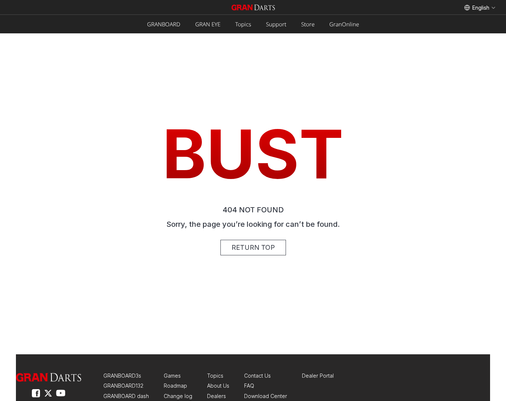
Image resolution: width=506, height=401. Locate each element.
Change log (178, 396)
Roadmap (175, 385)
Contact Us (257, 375)
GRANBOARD (163, 24)
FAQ (249, 385)
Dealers (216, 396)
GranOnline (344, 24)
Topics (243, 24)
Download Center (265, 396)
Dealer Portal (318, 375)
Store (307, 24)
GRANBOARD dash (126, 396)
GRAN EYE (207, 24)
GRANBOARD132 (123, 385)
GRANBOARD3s (122, 375)
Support (276, 24)
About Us (218, 385)
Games (172, 375)
